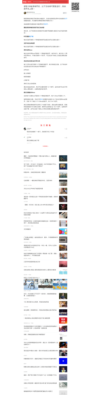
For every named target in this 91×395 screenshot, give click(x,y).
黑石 (41, 99)
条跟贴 (45, 146)
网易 (24, 2)
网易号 (29, 1)
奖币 (65, 18)
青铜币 (46, 24)
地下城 (31, 36)
